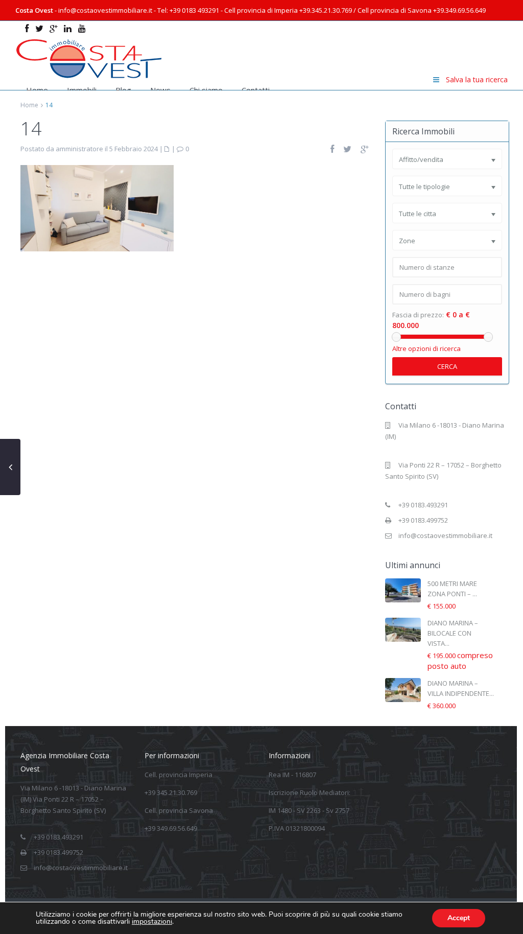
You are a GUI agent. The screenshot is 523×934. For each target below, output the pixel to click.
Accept (458, 918)
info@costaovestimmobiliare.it (445, 535)
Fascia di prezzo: (418, 315)
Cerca (447, 366)
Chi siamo (206, 90)
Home (37, 90)
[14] (97, 207)
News (160, 90)
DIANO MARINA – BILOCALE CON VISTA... (452, 633)
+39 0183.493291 (423, 504)
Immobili (82, 90)
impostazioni (152, 921)
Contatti (256, 90)
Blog (123, 90)
